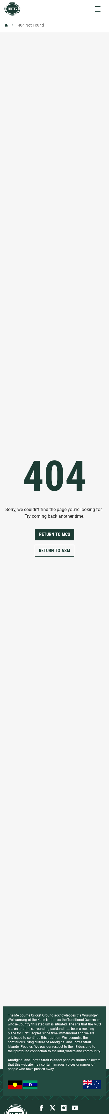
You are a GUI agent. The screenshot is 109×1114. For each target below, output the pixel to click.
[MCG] (12, 9)
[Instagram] (63, 1108)
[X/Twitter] (52, 1108)
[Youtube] (75, 1108)
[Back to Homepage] (6, 25)
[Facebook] (41, 1108)
